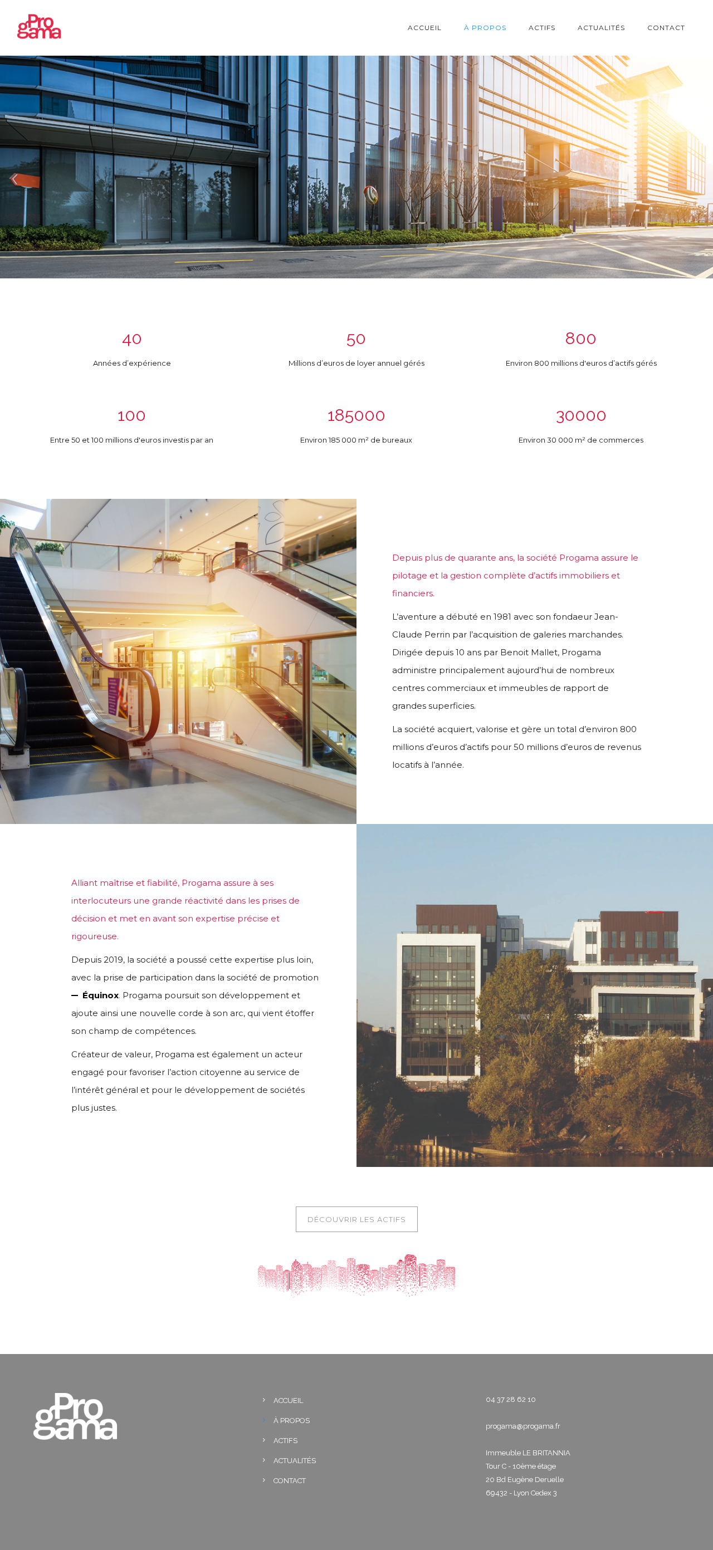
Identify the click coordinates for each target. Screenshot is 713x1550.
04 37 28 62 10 (511, 1399)
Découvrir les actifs (356, 1219)
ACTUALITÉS (601, 27)
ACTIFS (542, 27)
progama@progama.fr (523, 1426)
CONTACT (666, 27)
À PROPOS (485, 27)
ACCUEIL (425, 27)
